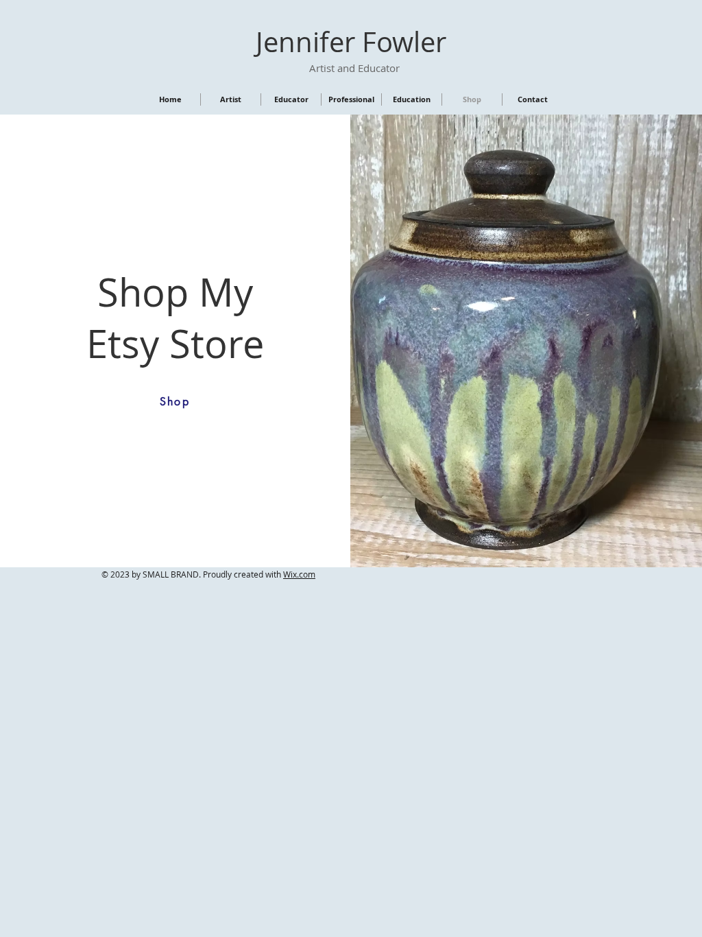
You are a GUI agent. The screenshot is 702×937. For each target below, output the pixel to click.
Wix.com (299, 574)
